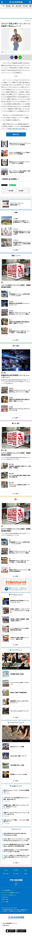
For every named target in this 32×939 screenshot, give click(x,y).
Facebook (16, 884)
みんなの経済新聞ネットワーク (16, 917)
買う (13, 5)
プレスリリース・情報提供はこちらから (11, 892)
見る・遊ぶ (8, 5)
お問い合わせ (5, 897)
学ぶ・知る (25, 5)
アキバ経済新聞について (7, 890)
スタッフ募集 (5, 901)
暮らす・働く (18, 5)
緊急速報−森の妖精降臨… (10, 179)
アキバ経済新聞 (14, 2)
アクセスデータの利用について (9, 895)
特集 (30, 5)
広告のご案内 (5, 899)
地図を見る (16, 134)
